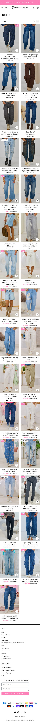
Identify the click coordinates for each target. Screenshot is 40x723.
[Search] (6, 8)
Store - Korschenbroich (8, 670)
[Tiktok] (22, 712)
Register (3, 653)
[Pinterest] (25, 712)
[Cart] (38, 8)
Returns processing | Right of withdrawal (12, 643)
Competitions (5, 656)
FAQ (2, 645)
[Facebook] (15, 712)
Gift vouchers (5, 648)
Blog (2, 675)
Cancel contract (6, 659)
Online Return (5, 640)
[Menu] (2, 8)
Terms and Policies (20, 716)
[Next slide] (38, 2)
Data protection (5, 635)
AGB (2, 632)
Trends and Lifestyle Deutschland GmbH (22, 720)
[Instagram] (18, 712)
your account (5, 651)
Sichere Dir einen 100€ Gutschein (15, 693)
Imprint (3, 637)
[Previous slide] (2, 2)
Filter (5, 21)
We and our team (6, 667)
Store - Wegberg (6, 673)
